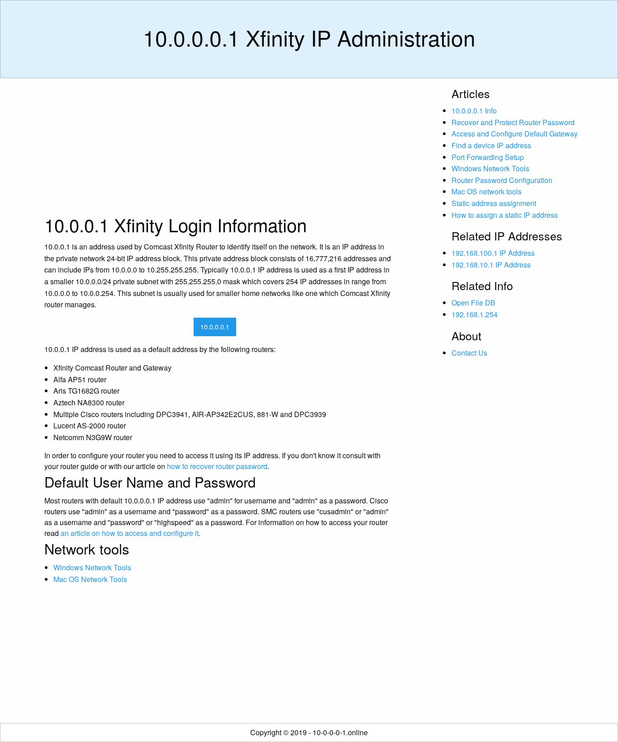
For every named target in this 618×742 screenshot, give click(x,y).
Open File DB (473, 302)
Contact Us (469, 353)
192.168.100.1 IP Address (493, 253)
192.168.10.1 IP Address (491, 264)
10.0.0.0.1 (214, 326)
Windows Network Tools (92, 567)
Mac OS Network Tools (90, 579)
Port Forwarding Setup (488, 157)
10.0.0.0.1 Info (474, 110)
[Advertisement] (218, 148)
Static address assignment (494, 203)
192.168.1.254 (475, 314)
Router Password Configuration (502, 180)
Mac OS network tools (487, 191)
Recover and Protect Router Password (513, 122)
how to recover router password (217, 466)
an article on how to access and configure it (130, 533)
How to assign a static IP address (505, 215)
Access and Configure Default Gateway (515, 133)
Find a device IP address (491, 145)
